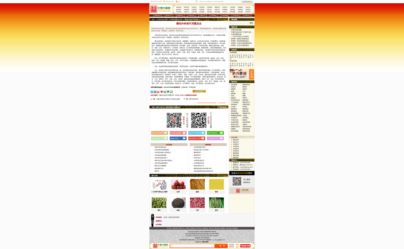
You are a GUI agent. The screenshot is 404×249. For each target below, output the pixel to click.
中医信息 (191, 15)
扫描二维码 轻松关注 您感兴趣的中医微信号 (166, 107)
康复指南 (236, 153)
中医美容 (209, 12)
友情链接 (205, 228)
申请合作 (199, 228)
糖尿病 (233, 93)
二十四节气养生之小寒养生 (160, 192)
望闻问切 (217, 7)
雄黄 (164, 48)
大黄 (170, 79)
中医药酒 (240, 9)
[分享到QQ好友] (168, 92)
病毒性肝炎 (246, 84)
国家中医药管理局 (173, 217)
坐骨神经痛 (246, 122)
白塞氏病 (234, 118)
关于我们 (169, 228)
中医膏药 (194, 9)
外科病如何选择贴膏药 (162, 150)
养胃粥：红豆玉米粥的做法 (240, 45)
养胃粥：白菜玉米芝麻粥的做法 (241, 43)
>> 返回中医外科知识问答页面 (206, 103)
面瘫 (244, 95)
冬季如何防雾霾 (236, 30)
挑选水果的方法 (199, 166)
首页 (153, 19)
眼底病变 (246, 109)
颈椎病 (233, 129)
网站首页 (158, 15)
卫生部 (165, 217)
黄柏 (198, 52)
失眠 (232, 95)
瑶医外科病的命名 (160, 147)
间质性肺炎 (246, 129)
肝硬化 (233, 87)
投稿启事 (175, 228)
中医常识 (202, 15)
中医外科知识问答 (176, 19)
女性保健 (240, 12)
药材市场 (186, 7)
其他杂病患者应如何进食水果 (203, 171)
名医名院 (178, 7)
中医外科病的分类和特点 (163, 152)
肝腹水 (245, 89)
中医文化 (247, 7)
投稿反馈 (193, 228)
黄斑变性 (234, 109)
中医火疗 (209, 9)
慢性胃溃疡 (246, 131)
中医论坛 (247, 15)
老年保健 (217, 12)
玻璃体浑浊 (246, 113)
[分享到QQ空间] (155, 92)
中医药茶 (232, 9)
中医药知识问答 (162, 19)
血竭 (156, 48)
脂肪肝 (245, 87)
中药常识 (224, 7)
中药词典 (232, 7)
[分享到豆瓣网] (165, 92)
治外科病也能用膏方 (161, 163)
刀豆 (197, 210)
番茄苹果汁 (197, 152)
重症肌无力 (246, 102)
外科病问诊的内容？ (161, 158)
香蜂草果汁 (197, 155)
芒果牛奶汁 (197, 158)
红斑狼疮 (246, 118)
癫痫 (244, 93)
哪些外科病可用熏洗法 (166, 95)
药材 (237, 244)
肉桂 (213, 58)
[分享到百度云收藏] (161, 92)
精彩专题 (236, 155)
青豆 (159, 210)
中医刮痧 (201, 9)
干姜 (206, 81)
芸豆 (216, 210)
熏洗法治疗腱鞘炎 (160, 166)
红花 (172, 60)
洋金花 (201, 74)
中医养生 (247, 12)
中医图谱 (240, 7)
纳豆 (178, 210)
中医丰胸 (194, 12)
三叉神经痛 (235, 102)
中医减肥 (201, 12)
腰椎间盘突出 (235, 126)
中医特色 (214, 15)
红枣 (178, 192)
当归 (157, 60)
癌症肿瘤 (234, 84)
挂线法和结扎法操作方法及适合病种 (168, 99)
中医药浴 (247, 9)
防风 (188, 52)
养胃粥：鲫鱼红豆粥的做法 (240, 39)
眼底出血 (246, 111)
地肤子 (180, 74)
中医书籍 (201, 7)
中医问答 (236, 15)
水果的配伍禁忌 (199, 163)
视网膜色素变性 (236, 115)
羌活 (217, 58)
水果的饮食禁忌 (199, 160)
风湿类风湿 (235, 122)
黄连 (170, 72)
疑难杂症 (180, 15)
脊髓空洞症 (246, 104)
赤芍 (181, 60)
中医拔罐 (186, 9)
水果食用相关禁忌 (200, 147)
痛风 (232, 91)
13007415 (249, 165)
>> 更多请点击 (222, 107)
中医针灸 (178, 12)
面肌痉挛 (246, 100)
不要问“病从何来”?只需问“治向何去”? (243, 32)
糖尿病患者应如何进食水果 (202, 168)
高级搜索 (235, 228)
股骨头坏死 (235, 124)
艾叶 (203, 52)
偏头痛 (233, 98)
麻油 (204, 48)
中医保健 (225, 15)
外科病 (177, 95)
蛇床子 (174, 74)
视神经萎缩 (235, 113)
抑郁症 (245, 98)
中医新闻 (209, 7)
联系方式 (181, 228)
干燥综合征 (235, 120)
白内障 (233, 107)
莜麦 (197, 192)
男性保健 (232, 12)
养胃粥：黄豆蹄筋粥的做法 (240, 41)
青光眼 (245, 107)
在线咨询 (236, 148)
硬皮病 (245, 120)
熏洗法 (182, 95)
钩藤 (167, 60)
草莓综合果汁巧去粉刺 (201, 150)
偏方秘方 (178, 9)
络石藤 (162, 60)
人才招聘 (187, 228)
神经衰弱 (234, 104)
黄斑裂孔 (234, 111)
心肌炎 (245, 115)
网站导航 (217, 228)
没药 (160, 48)
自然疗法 (186, 12)
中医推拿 (224, 9)
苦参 (184, 52)
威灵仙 (207, 74)
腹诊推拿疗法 (159, 168)
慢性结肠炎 (235, 131)
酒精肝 (233, 89)
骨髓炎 (245, 124)
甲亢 (244, 91)
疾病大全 (169, 15)
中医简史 (194, 7)
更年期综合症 (235, 100)
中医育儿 (224, 12)
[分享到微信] (171, 92)
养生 (237, 247)
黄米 (216, 192)
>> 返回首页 (222, 103)
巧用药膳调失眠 (236, 34)
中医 (156, 35)
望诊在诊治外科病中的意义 (163, 160)
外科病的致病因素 (160, 155)
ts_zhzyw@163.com (219, 240)
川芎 (176, 60)
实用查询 (236, 151)
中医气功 (217, 9)
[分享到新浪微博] (158, 92)
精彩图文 (236, 157)
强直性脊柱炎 (247, 126)
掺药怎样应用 (193, 99)
